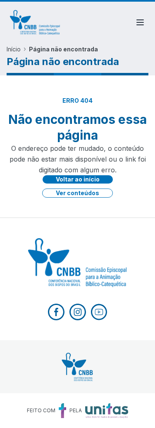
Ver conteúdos (77, 192)
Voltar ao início (78, 179)
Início (14, 49)
